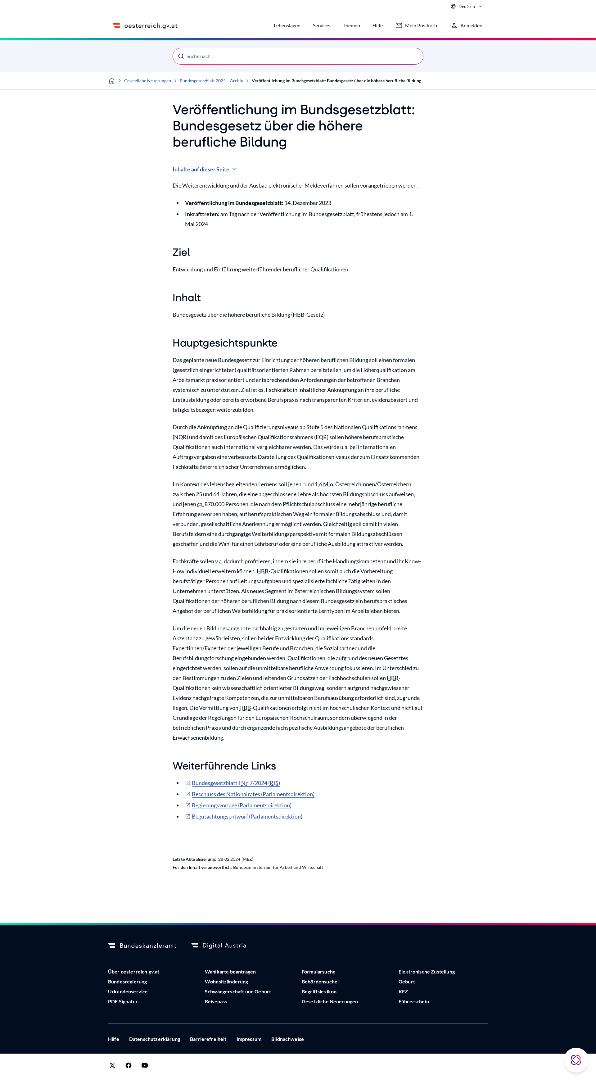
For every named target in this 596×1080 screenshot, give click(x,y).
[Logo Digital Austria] (225, 946)
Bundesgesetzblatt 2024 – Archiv (211, 80)
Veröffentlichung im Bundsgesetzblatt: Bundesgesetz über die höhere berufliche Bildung (336, 80)
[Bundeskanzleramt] (142, 946)
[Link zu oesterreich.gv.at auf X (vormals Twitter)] (112, 1067)
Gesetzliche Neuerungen (147, 80)
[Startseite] (111, 80)
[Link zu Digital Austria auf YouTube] (144, 1067)
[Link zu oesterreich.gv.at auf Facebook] (128, 1067)
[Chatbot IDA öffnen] (576, 1060)
